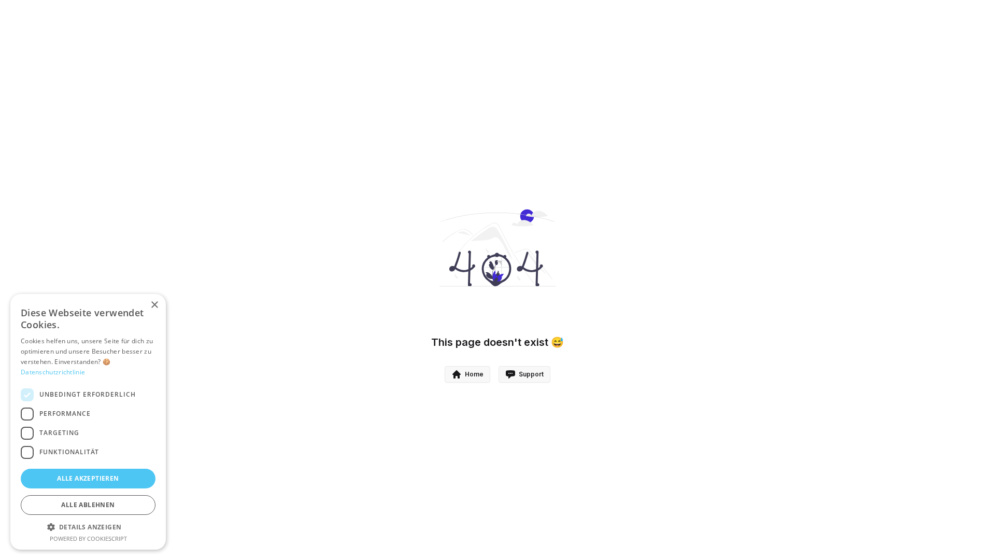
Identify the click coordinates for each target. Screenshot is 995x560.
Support (531, 374)
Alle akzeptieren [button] (88, 478)
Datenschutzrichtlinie (53, 372)
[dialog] (88, 422)
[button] (88, 527)
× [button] (154, 305)
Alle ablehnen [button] (88, 504)
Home (474, 374)
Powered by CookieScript (88, 538)
